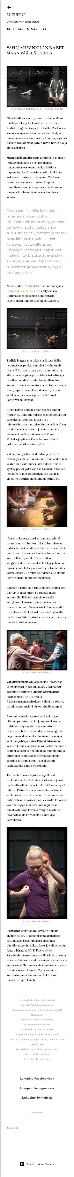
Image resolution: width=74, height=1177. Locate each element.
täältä (49, 950)
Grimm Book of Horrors (23, 291)
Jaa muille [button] (13, 1127)
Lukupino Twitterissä (37, 1097)
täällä (20, 936)
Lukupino (16, 14)
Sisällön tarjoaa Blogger (40, 1164)
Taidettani (16, 29)
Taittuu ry (30, 697)
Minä (31, 29)
